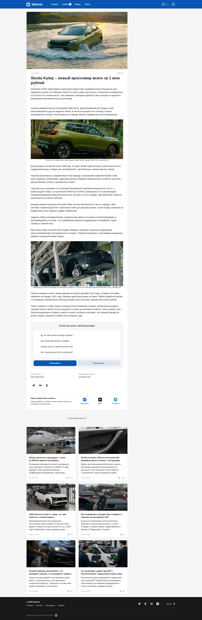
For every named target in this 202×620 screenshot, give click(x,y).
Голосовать (55, 363)
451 (71, 591)
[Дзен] (157, 603)
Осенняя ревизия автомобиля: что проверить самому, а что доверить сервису (50, 572)
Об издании (50, 605)
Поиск (87, 4)
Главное (54, 4)
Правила (61, 605)
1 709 (71, 478)
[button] (33, 385)
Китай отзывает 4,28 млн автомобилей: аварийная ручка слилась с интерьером (100, 459)
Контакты (39, 605)
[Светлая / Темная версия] (165, 4)
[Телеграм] (139, 603)
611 (123, 534)
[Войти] (173, 4)
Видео (78, 4)
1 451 (123, 478)
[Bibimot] (35, 4)
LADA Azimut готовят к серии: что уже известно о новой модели (47, 515)
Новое (66, 4)
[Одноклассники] (145, 603)
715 (71, 534)
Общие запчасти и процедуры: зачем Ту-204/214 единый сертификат (47, 459)
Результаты (98, 363)
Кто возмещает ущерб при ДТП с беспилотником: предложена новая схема (101, 572)
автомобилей (37, 95)
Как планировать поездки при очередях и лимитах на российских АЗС (101, 515)
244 (123, 591)
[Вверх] (171, 603)
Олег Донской (37, 377)
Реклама (30, 605)
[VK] (151, 603)
